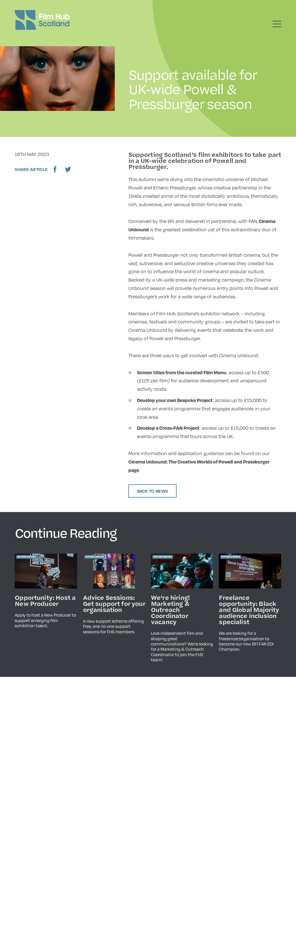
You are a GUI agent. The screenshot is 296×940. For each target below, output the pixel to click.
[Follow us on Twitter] (68, 169)
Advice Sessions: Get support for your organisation (114, 603)
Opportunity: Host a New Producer (45, 600)
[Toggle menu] (277, 24)
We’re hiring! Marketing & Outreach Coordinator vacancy (170, 609)
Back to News (152, 491)
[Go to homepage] (42, 20)
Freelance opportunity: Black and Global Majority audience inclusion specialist (249, 609)
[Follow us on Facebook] (55, 169)
